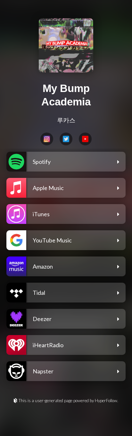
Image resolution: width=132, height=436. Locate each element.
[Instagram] (46, 139)
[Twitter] (66, 139)
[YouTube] (85, 139)
